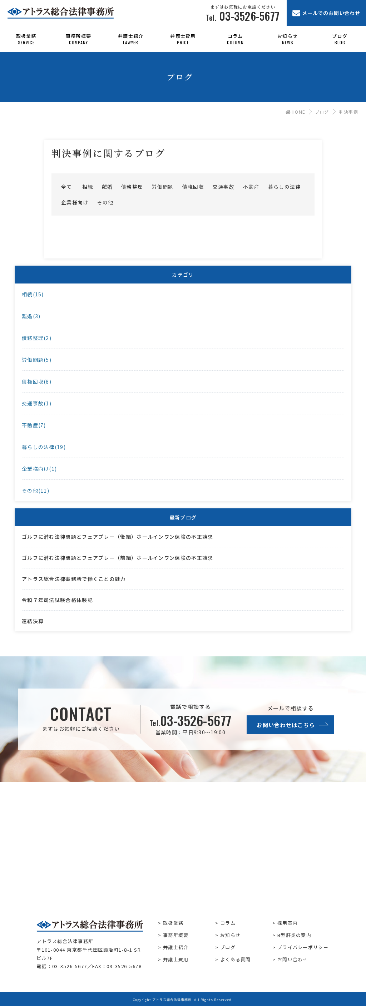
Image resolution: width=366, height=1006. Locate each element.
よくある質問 (235, 959)
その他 (105, 202)
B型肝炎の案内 (294, 935)
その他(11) (35, 490)
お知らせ (230, 935)
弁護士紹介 (176, 947)
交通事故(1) (36, 403)
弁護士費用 (176, 959)
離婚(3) (31, 316)
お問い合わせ (292, 959)
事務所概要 (176, 935)
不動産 (251, 186)
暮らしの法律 (284, 186)
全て (66, 186)
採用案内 (287, 922)
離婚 (107, 186)
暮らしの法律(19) (44, 446)
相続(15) (33, 294)
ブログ (322, 112)
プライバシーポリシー (302, 947)
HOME (298, 112)
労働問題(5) (36, 359)
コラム (228, 922)
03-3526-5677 (190, 720)
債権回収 (193, 186)
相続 (87, 186)
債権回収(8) (36, 381)
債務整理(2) (36, 337)
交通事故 (223, 186)
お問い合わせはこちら (286, 725)
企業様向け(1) (39, 468)
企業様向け (75, 202)
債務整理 (132, 186)
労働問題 (162, 186)
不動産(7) (34, 425)
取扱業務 (173, 922)
